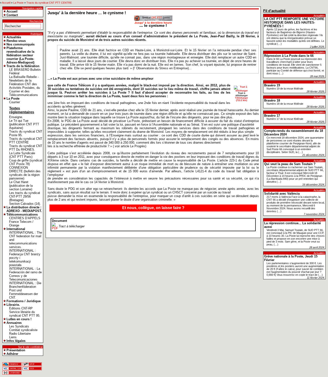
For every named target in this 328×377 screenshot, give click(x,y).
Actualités (13, 37)
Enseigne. (16, 117)
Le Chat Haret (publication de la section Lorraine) (21, 185)
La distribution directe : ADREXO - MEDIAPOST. (24, 209)
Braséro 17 (272, 115)
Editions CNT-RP (21, 308)
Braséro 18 (272, 100)
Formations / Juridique (23, 301)
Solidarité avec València (282, 193)
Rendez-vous (16, 41)
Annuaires (14, 323)
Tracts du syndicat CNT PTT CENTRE (49, 2)
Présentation (15, 350)
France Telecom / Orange (21, 223)
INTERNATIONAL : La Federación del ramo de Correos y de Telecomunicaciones (25, 274)
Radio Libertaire (20, 333)
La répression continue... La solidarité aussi (292, 225)
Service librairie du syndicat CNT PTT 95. (24, 313)
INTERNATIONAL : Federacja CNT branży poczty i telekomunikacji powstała (24, 258)
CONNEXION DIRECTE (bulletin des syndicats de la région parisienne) (25, 173)
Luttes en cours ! (18, 319)
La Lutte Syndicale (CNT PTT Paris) (22, 155)
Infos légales (15, 341)
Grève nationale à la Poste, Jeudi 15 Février (290, 258)
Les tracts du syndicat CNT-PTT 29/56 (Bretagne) (24, 196)
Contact (12, 15)
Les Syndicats (19, 326)
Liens (13, 337)
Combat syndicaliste (23, 330)
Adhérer (12, 354)
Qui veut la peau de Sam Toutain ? (290, 164)
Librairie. (13, 305)
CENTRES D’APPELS (24, 218)
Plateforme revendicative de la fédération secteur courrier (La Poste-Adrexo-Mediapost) (20, 55)
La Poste (18, 2)
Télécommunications (22, 214)
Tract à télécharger (72, 226)
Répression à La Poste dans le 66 (289, 56)
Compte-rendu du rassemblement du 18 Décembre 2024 (293, 132)
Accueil (6, 2)
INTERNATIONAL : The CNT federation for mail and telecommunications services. (25, 240)
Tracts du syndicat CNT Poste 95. (25, 133)
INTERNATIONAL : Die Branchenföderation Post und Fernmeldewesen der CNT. (25, 290)
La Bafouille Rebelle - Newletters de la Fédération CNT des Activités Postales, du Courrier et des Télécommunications (24, 86)
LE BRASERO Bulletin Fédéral (25, 71)
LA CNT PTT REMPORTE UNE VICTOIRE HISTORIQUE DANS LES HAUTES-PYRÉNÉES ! (294, 22)
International (15, 229)
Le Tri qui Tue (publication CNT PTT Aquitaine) (24, 124)
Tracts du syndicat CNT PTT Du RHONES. (25, 147)
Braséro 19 (272, 85)
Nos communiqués (20, 44)
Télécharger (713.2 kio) (241, 99)
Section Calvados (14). (25, 203)
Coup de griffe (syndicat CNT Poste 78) (25, 162)
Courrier (14, 102)
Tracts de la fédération (22, 66)
